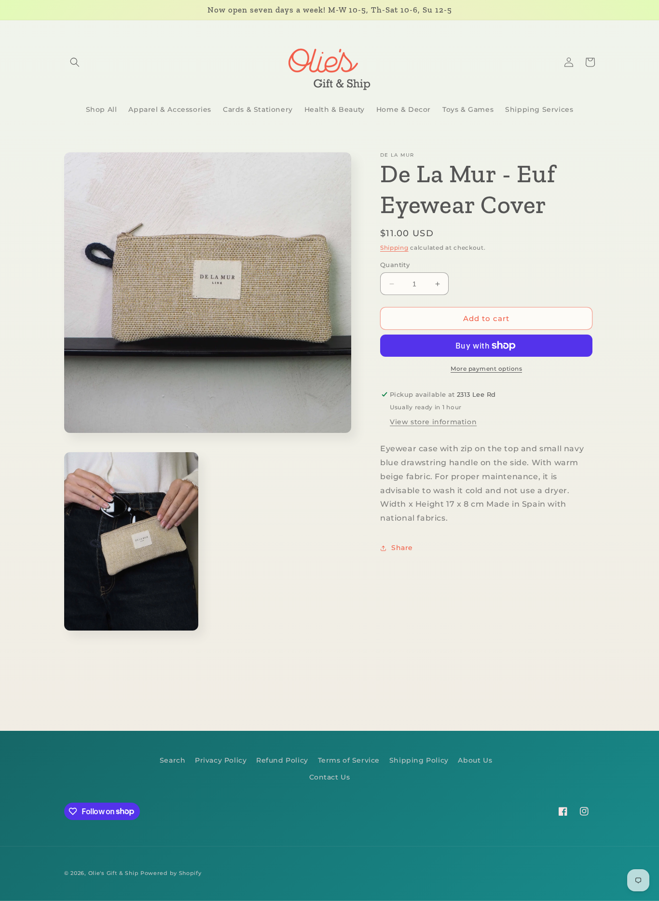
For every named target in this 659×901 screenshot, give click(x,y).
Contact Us (329, 777)
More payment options (486, 368)
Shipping (394, 247)
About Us (475, 760)
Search (173, 760)
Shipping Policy (419, 760)
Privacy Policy (221, 760)
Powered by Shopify (171, 873)
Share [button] (402, 547)
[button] (74, 62)
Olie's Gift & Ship (113, 873)
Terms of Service (349, 760)
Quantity (395, 265)
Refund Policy (282, 760)
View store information (433, 421)
